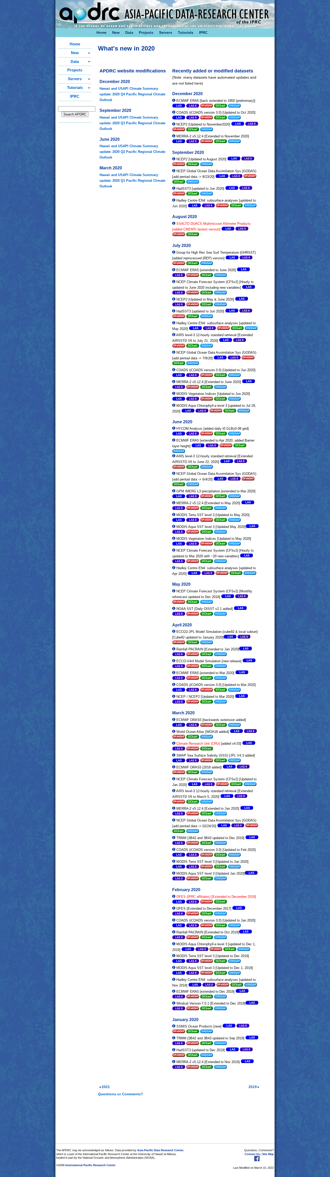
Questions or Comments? (121, 1094)
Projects (146, 32)
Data (129, 32)
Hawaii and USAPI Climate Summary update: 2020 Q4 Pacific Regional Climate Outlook (132, 94)
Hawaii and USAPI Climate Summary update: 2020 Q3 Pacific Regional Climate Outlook (132, 123)
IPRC (203, 32)
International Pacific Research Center (90, 1165)
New (116, 32)
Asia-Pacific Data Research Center (160, 1150)
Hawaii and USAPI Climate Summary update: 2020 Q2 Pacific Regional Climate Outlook (132, 151)
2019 (253, 1087)
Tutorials (185, 32)
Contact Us (252, 1154)
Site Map (268, 1154)
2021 (106, 1087)
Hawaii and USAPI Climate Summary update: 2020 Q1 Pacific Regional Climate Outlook (132, 180)
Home (101, 32)
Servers (165, 32)
